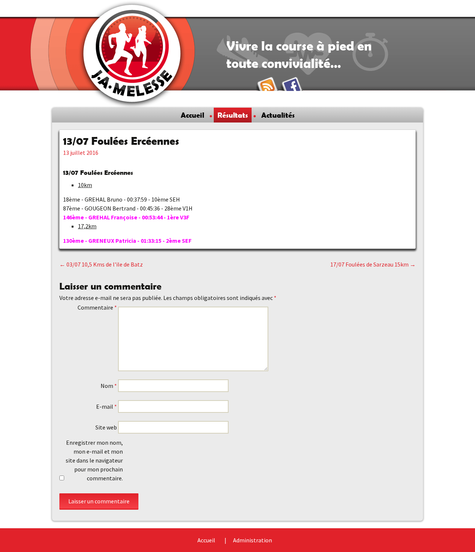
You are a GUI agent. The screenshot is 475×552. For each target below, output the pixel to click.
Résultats (232, 115)
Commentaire (97, 307)
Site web (106, 427)
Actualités (278, 115)
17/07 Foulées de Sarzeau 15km (373, 264)
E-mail (106, 406)
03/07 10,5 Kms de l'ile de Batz (101, 264)
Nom (109, 385)
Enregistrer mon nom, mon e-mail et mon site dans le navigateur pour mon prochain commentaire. (94, 460)
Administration (252, 540)
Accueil (192, 115)
